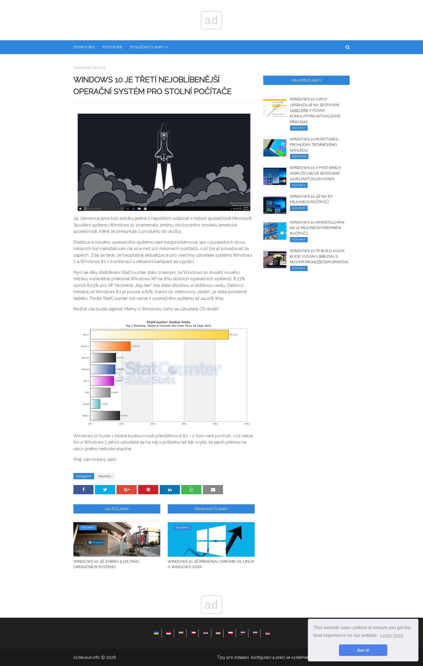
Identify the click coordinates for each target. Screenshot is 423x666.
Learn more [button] (391, 635)
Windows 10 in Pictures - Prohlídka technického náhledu (315, 144)
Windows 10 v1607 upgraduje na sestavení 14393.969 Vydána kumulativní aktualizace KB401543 (315, 110)
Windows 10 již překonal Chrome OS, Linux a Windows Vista (211, 564)
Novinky (99, 68)
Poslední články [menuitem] (147, 47)
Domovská (81, 68)
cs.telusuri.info (86, 657)
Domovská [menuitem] (84, 47)
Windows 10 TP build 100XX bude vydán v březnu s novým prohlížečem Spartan (319, 256)
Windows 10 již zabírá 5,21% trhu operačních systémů (106, 564)
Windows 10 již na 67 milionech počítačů (311, 199)
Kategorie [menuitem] (112, 47)
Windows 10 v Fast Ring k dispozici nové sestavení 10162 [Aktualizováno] (315, 173)
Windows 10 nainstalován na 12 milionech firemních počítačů (317, 228)
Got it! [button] (363, 650)
